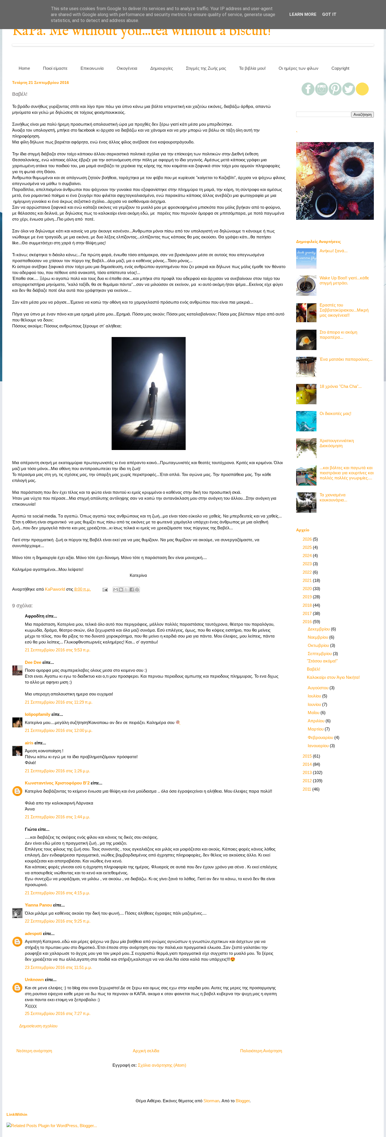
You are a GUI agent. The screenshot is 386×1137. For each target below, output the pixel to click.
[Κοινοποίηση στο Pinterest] (137, 589)
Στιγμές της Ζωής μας (206, 68)
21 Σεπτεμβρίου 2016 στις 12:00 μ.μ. (58, 730)
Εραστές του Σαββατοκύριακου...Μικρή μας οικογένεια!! (344, 310)
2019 (308, 596)
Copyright (340, 68)
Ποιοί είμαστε (55, 68)
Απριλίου (317, 720)
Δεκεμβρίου (319, 629)
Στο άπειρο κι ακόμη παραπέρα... (338, 335)
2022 (308, 572)
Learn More (302, 14)
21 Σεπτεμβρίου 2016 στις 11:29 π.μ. (58, 702)
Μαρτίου (316, 729)
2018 (308, 605)
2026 (308, 539)
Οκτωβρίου (319, 645)
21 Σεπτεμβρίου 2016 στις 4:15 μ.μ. (57, 892)
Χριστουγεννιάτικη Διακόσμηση (337, 443)
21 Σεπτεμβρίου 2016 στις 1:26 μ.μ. (57, 770)
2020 (308, 588)
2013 (308, 772)
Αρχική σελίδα (146, 1050)
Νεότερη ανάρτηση (34, 1050)
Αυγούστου (318, 687)
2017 (308, 613)
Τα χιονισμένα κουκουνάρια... (333, 497)
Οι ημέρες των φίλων (298, 68)
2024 (308, 555)
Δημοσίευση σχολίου (38, 1025)
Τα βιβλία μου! (252, 68)
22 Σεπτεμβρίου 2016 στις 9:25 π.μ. (57, 921)
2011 (307, 789)
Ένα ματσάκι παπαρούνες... (346, 359)
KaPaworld (55, 589)
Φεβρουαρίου (321, 737)
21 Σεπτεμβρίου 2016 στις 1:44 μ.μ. (57, 816)
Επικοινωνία (92, 68)
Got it (329, 14)
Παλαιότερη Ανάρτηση (261, 1050)
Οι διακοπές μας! (335, 413)
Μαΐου (314, 712)
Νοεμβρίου (318, 637)
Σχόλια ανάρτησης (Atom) (162, 1065)
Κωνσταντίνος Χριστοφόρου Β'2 (57, 783)
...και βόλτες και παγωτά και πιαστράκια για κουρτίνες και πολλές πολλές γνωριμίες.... (347, 472)
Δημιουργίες (161, 68)
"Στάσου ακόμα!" (322, 660)
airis (29, 742)
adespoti (33, 933)
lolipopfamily (37, 714)
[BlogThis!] (121, 589)
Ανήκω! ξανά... (334, 250)
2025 (308, 547)
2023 (308, 563)
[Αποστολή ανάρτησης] (104, 589)
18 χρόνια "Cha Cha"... (341, 386)
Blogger (243, 1100)
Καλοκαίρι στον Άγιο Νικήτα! (333, 677)
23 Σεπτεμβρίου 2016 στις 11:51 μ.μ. (58, 967)
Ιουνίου (315, 704)
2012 (308, 780)
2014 (308, 764)
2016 (308, 621)
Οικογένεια (127, 68)
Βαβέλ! (313, 669)
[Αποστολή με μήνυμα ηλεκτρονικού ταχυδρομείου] (115, 589)
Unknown (34, 979)
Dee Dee (33, 662)
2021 (308, 580)
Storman (211, 1100)
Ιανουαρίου (319, 745)
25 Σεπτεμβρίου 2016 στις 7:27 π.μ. (57, 1013)
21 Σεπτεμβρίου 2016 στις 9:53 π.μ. (57, 649)
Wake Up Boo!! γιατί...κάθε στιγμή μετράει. (344, 280)
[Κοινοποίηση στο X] (126, 589)
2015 (308, 756)
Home (24, 68)
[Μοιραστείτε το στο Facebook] (132, 589)
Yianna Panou (38, 905)
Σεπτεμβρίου (320, 653)
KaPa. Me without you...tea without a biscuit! (141, 31)
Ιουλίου (315, 695)
